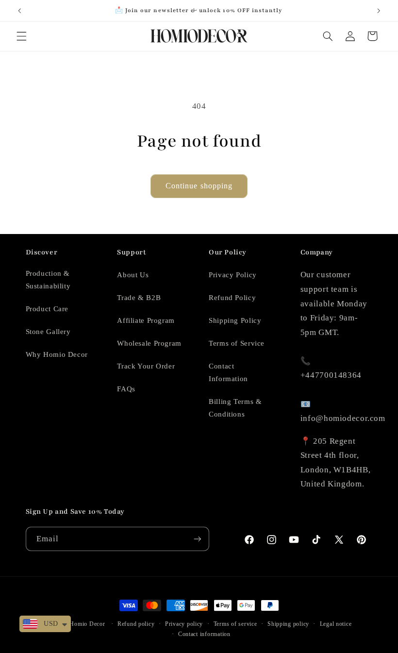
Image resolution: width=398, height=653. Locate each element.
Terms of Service (237, 343)
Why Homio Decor (57, 354)
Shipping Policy (235, 320)
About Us (133, 275)
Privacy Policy (233, 275)
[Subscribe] (197, 539)
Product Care (47, 309)
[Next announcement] (378, 10)
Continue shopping (199, 186)
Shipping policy (288, 624)
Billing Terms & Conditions (235, 408)
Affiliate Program (146, 320)
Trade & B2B (139, 297)
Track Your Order (146, 366)
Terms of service (235, 624)
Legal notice (336, 624)
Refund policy (136, 624)
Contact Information (228, 372)
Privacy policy (184, 624)
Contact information (204, 634)
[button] (21, 36)
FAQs (126, 389)
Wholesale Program (149, 343)
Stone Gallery (48, 331)
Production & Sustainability (48, 279)
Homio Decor (87, 624)
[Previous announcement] (19, 10)
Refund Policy (232, 297)
